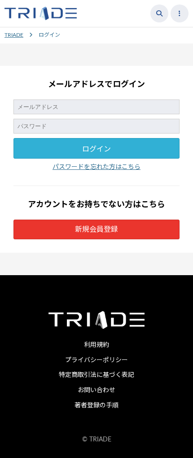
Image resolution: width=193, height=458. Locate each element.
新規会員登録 (96, 229)
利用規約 (96, 345)
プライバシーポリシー (96, 360)
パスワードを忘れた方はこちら (96, 167)
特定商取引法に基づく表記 (96, 375)
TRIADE (13, 35)
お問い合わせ (96, 390)
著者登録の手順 (96, 405)
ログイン (96, 149)
